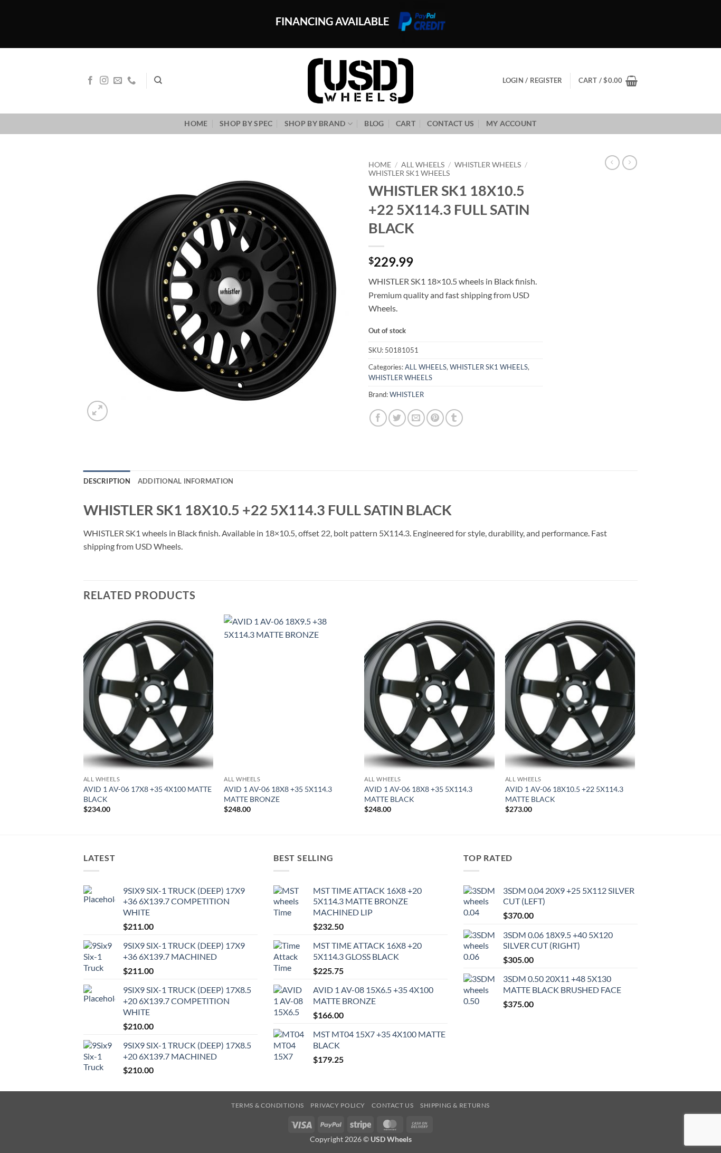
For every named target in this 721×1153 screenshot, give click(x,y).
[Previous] (84, 723)
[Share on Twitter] (397, 418)
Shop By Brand (315, 123)
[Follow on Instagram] (104, 81)
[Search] (158, 80)
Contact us (450, 123)
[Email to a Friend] (416, 418)
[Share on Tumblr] (454, 418)
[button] (608, 80)
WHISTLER (407, 394)
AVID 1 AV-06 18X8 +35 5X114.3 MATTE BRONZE (278, 794)
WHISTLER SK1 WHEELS (409, 173)
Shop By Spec (246, 123)
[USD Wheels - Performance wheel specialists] (360, 81)
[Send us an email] (117, 81)
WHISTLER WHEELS (487, 164)
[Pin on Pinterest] (435, 418)
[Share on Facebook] (378, 418)
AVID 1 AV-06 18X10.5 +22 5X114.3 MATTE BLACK (564, 794)
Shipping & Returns (455, 1105)
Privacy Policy (337, 1105)
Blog (374, 123)
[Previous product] (629, 162)
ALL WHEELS (422, 164)
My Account (511, 123)
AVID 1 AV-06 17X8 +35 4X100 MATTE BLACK (147, 794)
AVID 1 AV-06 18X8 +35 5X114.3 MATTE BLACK (418, 794)
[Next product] (612, 162)
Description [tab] (106, 481)
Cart (405, 123)
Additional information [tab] (186, 481)
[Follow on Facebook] (90, 81)
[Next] (634, 723)
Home (195, 123)
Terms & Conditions (267, 1105)
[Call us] (131, 81)
